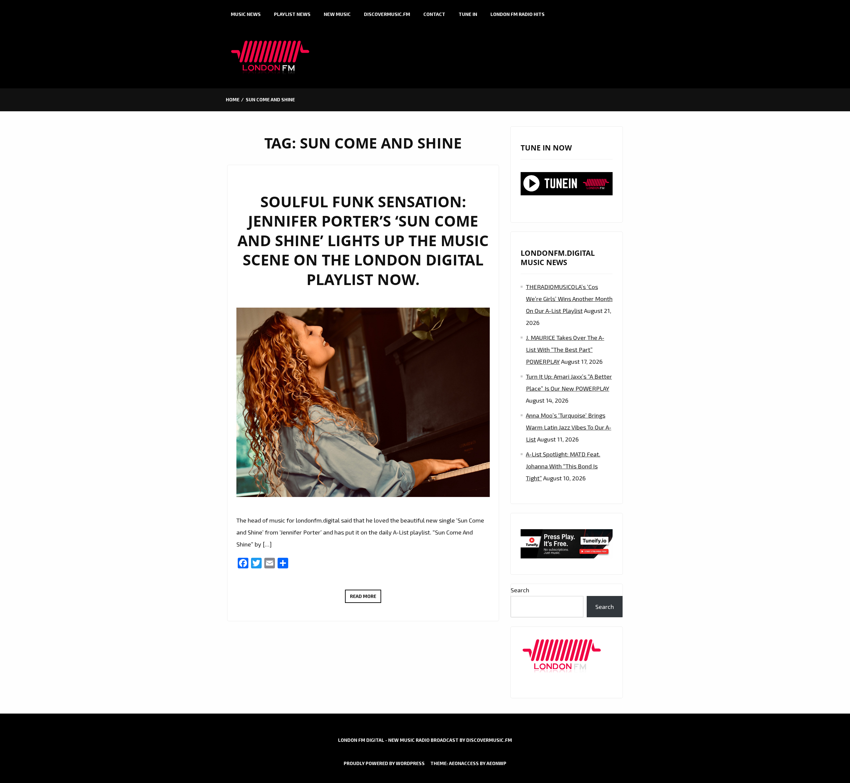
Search (520, 590)
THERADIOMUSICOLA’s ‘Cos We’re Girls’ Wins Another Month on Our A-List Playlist (569, 298)
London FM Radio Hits (517, 14)
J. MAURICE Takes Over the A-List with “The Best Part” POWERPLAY (565, 349)
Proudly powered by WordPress (384, 763)
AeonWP (496, 763)
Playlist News (292, 14)
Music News (246, 14)
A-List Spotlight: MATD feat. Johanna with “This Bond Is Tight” (563, 466)
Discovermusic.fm (387, 14)
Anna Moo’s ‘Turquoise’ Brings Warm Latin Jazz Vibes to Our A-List (568, 427)
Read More (365, 598)
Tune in (468, 14)
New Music (337, 14)
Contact (434, 14)
